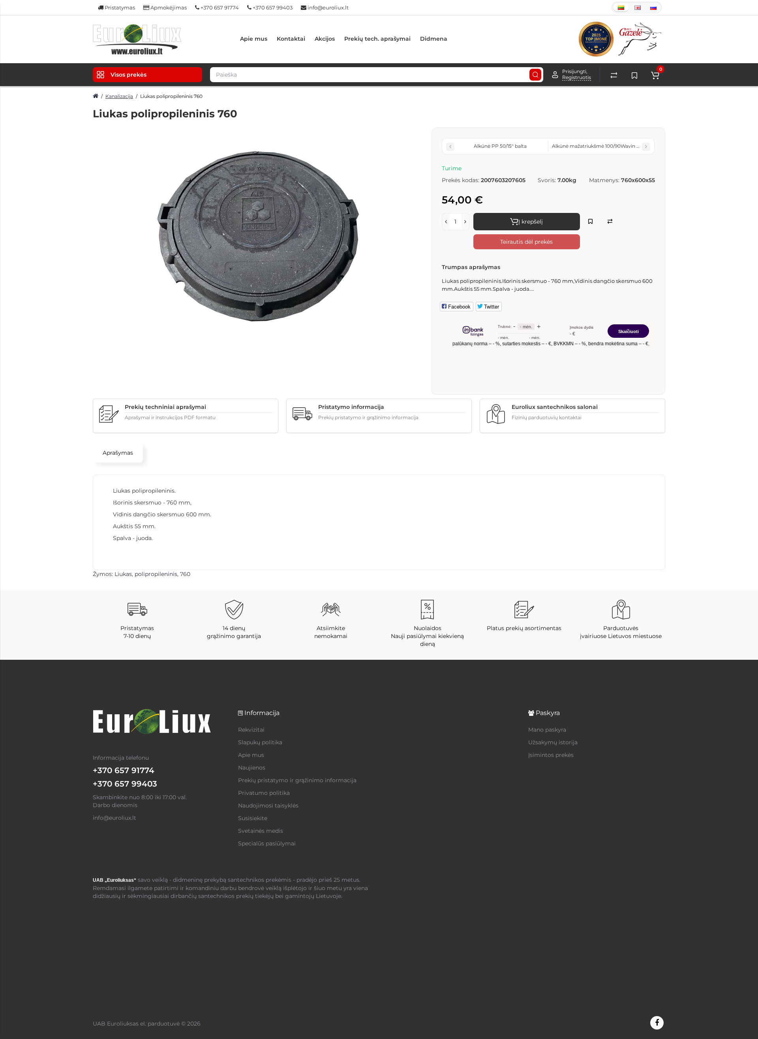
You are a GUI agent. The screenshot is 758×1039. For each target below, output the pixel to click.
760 (185, 574)
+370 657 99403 (272, 7)
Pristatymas (119, 7)
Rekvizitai (251, 729)
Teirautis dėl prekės (526, 241)
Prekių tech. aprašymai (377, 38)
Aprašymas (118, 452)
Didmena (433, 38)
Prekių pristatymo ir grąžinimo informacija (297, 780)
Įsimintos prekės (551, 755)
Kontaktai (291, 38)
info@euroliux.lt (327, 7)
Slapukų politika (260, 742)
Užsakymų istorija (553, 742)
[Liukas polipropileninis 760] (258, 236)
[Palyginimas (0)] (614, 74)
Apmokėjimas (168, 7)
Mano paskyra (547, 729)
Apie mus (253, 38)
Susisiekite (252, 818)
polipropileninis (156, 574)
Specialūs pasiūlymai (267, 843)
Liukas (123, 574)
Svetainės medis (260, 830)
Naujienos (251, 767)
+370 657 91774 (219, 7)
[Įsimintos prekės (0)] (634, 74)
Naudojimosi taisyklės (268, 805)
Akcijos (325, 38)
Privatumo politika (264, 792)
